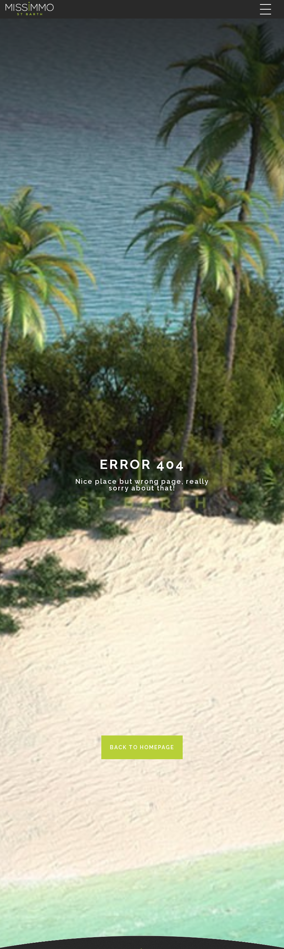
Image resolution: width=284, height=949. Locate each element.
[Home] (30, 9)
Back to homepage (142, 747)
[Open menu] (265, 9)
